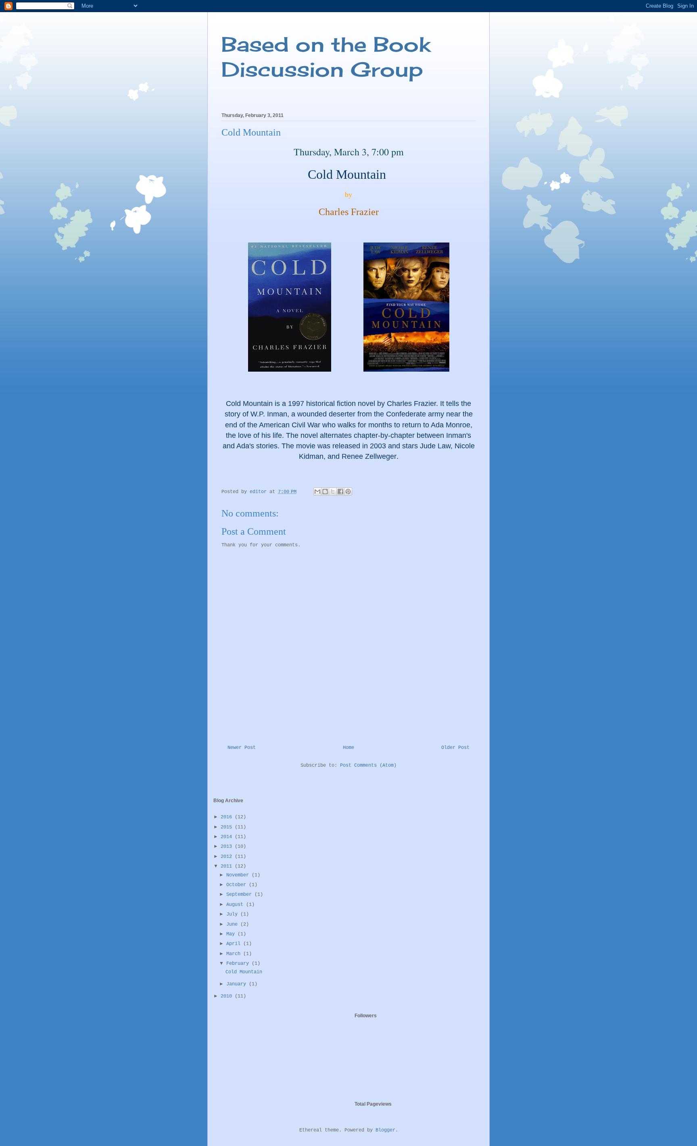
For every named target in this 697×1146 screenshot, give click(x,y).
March (234, 954)
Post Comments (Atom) (368, 765)
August (236, 905)
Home (348, 748)
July (233, 914)
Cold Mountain (243, 972)
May (232, 934)
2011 (228, 866)
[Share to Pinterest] (348, 491)
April (234, 944)
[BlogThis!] (325, 491)
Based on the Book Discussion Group (325, 57)
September (240, 894)
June (233, 924)
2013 (228, 846)
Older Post (455, 748)
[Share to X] (333, 491)
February (239, 963)
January (237, 984)
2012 (228, 857)
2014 (228, 837)
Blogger (385, 1130)
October (237, 885)
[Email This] (317, 491)
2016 (228, 817)
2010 (228, 996)
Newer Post (241, 748)
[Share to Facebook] (340, 491)
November (239, 875)
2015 (228, 827)
